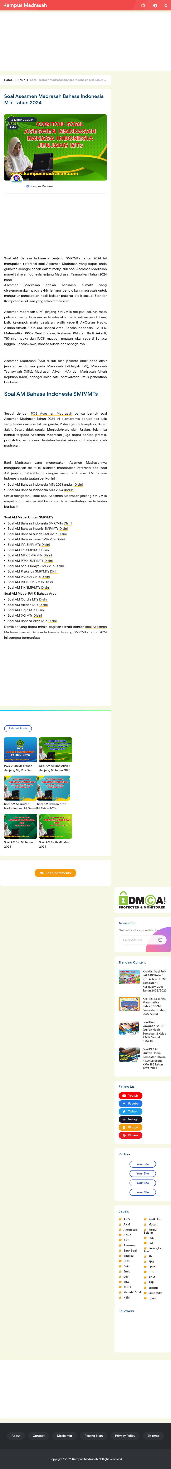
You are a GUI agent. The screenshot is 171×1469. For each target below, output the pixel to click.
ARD (126, 1240)
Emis (126, 1271)
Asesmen (129, 1245)
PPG (151, 1261)
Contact (39, 1436)
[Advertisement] (85, 42)
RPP (151, 1282)
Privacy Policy (125, 1436)
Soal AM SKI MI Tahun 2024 (18, 844)
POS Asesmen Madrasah (51, 413)
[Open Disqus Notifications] (143, 5)
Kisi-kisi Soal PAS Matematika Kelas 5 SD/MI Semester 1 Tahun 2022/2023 (154, 1006)
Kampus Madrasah (85, 1459)
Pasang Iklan (94, 1436)
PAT (150, 1243)
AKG (126, 1219)
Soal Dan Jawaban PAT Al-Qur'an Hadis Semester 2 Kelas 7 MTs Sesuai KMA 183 (154, 1031)
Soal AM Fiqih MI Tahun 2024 (54, 844)
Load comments (58, 873)
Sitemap (153, 1436)
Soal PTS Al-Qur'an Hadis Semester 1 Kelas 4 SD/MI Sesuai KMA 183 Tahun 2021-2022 (154, 1058)
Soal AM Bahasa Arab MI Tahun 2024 (51, 806)
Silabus (153, 1288)
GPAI (126, 1277)
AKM (126, 1224)
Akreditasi (130, 1230)
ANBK (13, 127)
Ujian (152, 1298)
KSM (126, 1297)
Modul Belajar (150, 1231)
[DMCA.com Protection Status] (142, 900)
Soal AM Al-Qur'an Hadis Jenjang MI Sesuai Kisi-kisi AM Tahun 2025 (20, 808)
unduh (69, 490)
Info (126, 1282)
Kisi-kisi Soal (132, 1292)
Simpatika (155, 1293)
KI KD (127, 1287)
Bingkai (128, 1256)
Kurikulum (155, 1219)
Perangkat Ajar (153, 1250)
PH (150, 1256)
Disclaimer (64, 1436)
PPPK (151, 1267)
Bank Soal (130, 1250)
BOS (126, 1261)
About (15, 1436)
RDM (151, 1277)
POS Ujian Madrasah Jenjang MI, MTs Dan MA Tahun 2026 (18, 770)
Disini (78, 484)
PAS (151, 1238)
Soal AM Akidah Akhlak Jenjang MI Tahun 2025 (54, 768)
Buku (126, 1266)
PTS (150, 1272)
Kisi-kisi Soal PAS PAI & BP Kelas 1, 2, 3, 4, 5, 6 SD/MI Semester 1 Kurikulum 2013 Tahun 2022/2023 (155, 981)
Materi (152, 1224)
